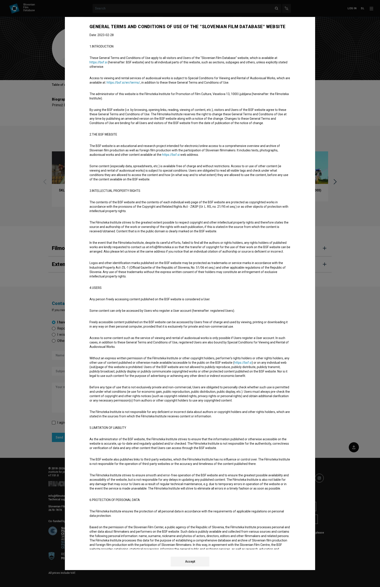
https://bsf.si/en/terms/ (123, 82)
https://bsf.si (98, 62)
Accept (190, 561)
